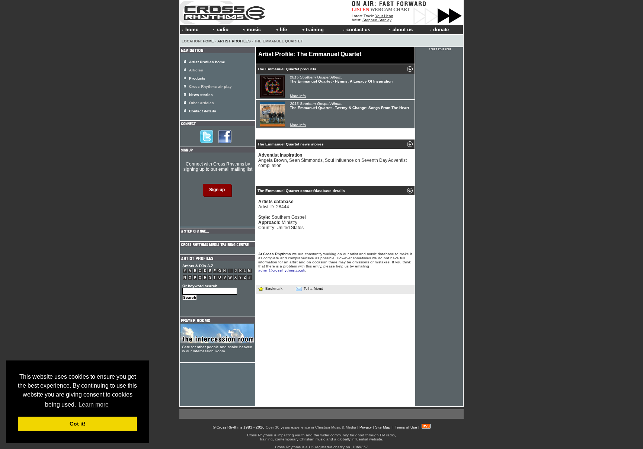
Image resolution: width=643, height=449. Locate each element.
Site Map (382, 427)
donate (441, 29)
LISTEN (360, 9)
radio (222, 29)
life (283, 29)
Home (208, 41)
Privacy (365, 427)
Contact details (202, 111)
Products (197, 78)
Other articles (201, 103)
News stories (201, 95)
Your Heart (384, 16)
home (191, 29)
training (315, 29)
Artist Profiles (234, 41)
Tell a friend (313, 288)
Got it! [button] (78, 424)
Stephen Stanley (376, 20)
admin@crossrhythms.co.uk (281, 270)
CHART (401, 9)
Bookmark (273, 288)
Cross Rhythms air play (210, 86)
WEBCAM (381, 9)
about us (403, 29)
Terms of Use (406, 427)
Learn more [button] (94, 404)
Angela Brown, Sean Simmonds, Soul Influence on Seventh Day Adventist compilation (332, 160)
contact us (358, 29)
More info (298, 96)
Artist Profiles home (207, 62)
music (254, 29)
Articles (196, 70)
